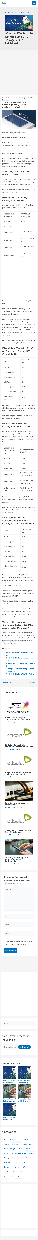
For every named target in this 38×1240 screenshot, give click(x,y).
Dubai (26, 1139)
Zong (18, 1176)
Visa (14, 807)
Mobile (6, 864)
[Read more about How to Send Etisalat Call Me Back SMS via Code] (19, 820)
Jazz (20, 1149)
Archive (12, 1139)
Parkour (14, 1158)
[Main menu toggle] (34, 3)
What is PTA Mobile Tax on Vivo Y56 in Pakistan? (20, 674)
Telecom (9, 722)
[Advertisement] (19, 75)
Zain (12, 1176)
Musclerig (6, 1158)
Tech (6, 807)
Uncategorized (9, 1172)
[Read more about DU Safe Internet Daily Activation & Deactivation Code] (19, 734)
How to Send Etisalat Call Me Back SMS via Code (18, 831)
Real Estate (7, 1162)
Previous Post (6, 682)
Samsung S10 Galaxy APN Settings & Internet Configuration (16, 859)
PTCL (21, 1158)
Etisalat (6, 749)
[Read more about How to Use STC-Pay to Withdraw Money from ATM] (19, 706)
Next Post (33, 682)
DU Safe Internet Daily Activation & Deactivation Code (19, 746)
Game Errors (27, 1144)
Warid (5, 1176)
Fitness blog (16, 1144)
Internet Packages (9, 1149)
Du (19, 1139)
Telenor (16, 1167)
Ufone (25, 1167)
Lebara (27, 1149)
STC (6, 722)
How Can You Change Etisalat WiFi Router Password (18, 773)
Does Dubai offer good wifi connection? (17, 804)
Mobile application (19, 1153)
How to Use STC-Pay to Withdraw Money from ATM (17, 718)
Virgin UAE (20, 1172)
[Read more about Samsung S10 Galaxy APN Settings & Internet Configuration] (19, 847)
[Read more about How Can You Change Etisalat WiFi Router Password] (19, 762)
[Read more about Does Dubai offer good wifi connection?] (19, 791)
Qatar (28, 1158)
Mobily (31, 1153)
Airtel (5, 1139)
